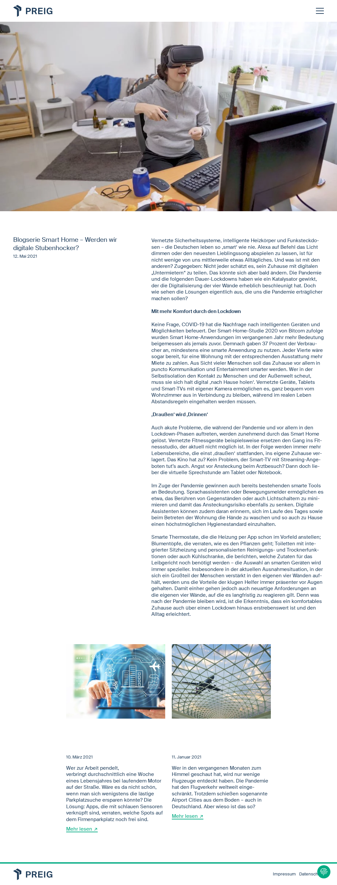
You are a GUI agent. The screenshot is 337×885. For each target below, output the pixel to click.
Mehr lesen (79, 829)
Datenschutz (311, 874)
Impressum (284, 874)
